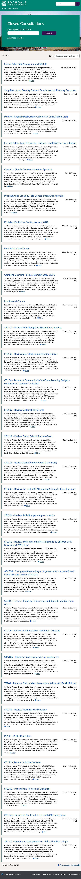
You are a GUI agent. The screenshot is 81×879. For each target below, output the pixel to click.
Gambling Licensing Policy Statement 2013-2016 (29, 274)
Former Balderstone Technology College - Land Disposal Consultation (40, 142)
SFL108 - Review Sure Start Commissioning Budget (30, 353)
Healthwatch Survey (14, 301)
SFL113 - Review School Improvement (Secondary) (30, 462)
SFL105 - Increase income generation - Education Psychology (36, 841)
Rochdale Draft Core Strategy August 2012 (26, 222)
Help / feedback (74, 874)
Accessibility (35, 874)
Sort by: (52, 56)
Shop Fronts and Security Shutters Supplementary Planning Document (40, 90)
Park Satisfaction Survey (16, 248)
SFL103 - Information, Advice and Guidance (26, 788)
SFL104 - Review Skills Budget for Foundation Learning (32, 327)
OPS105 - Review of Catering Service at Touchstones (31, 656)
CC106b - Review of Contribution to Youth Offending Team (35, 815)
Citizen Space (8, 874)
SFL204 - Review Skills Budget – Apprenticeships (29, 515)
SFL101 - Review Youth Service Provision (25, 709)
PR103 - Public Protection (17, 735)
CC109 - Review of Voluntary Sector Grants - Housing (32, 630)
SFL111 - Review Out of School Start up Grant (28, 436)
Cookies (56, 874)
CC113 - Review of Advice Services (22, 762)
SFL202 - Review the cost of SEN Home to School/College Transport (40, 488)
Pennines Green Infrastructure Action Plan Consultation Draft (36, 116)
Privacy (63, 874)
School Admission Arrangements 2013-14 (25, 63)
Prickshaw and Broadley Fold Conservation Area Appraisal (34, 195)
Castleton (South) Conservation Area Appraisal (28, 169)
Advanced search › (15, 38)
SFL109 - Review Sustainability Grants (24, 409)
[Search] (77, 4)
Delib (19, 874)
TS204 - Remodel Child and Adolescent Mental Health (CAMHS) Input (40, 683)
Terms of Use (46, 874)
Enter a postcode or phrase (19, 29)
